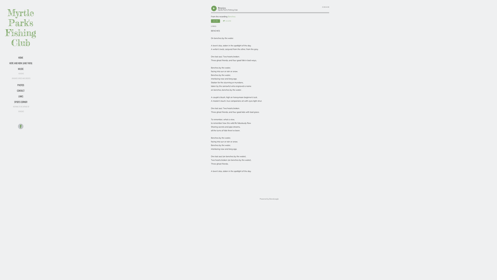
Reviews (21, 73)
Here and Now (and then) (20, 63)
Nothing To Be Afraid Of (21, 106)
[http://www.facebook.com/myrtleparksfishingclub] (20, 126)
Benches (21, 111)
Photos (20, 85)
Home (20, 57)
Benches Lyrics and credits (21, 78)
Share (228, 21)
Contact (20, 90)
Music (21, 69)
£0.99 (215, 21)
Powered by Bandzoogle (269, 199)
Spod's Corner (20, 102)
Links (20, 96)
